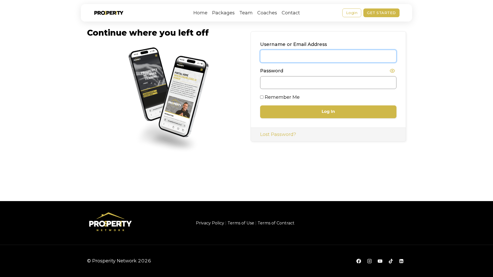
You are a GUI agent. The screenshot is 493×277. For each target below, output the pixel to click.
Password (271, 71)
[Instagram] (369, 261)
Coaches (267, 13)
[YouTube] (380, 261)
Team (246, 13)
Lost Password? (278, 134)
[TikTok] (390, 261)
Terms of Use (240, 223)
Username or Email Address (293, 44)
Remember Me (281, 97)
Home (200, 13)
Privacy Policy (210, 223)
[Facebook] (358, 261)
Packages (223, 13)
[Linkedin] (401, 261)
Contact (291, 13)
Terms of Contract (276, 223)
